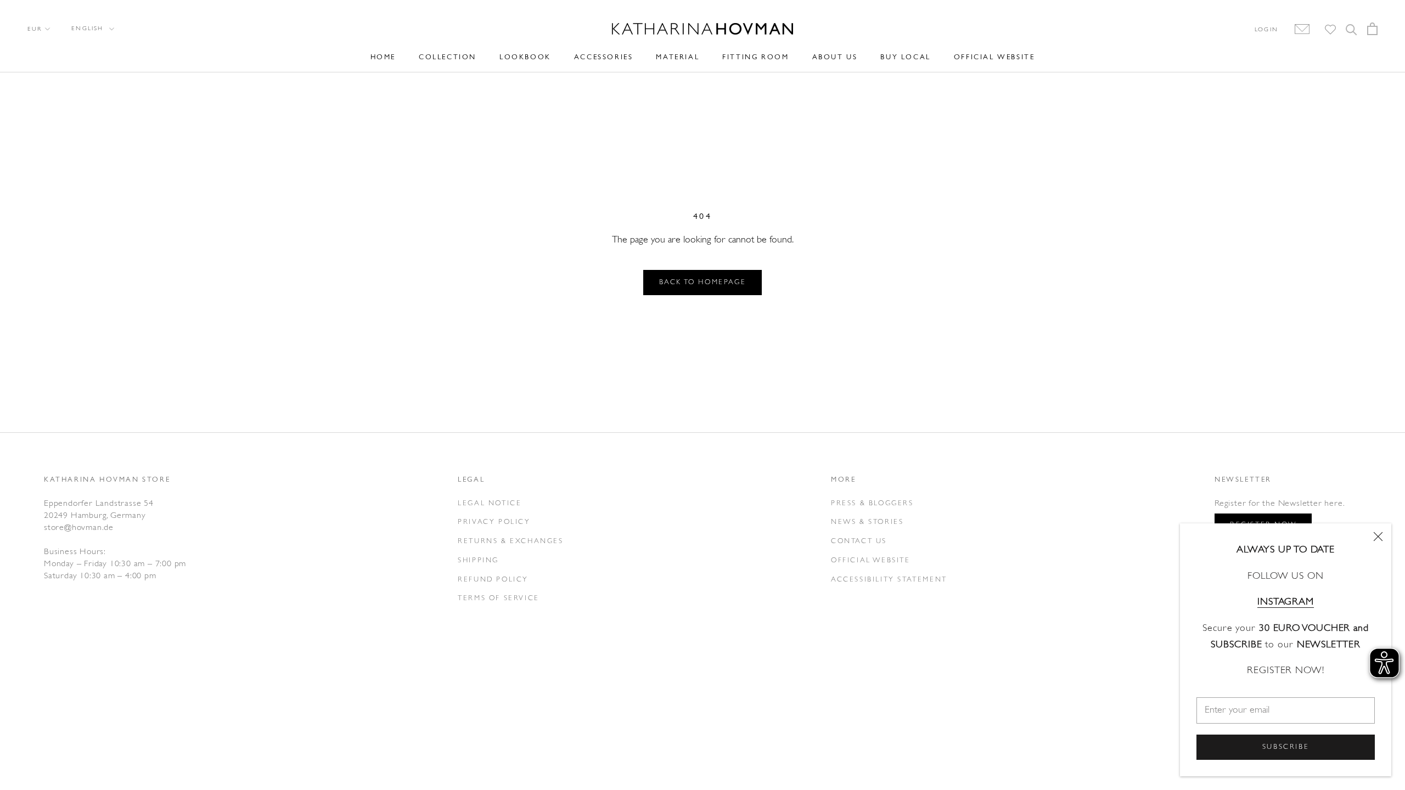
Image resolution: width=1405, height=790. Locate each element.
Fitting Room (755, 57)
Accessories (603, 57)
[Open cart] (1372, 28)
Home (383, 57)
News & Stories (867, 522)
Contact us (859, 541)
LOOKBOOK (525, 57)
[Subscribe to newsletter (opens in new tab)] (1296, 29)
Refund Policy (493, 579)
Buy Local (905, 57)
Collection (447, 57)
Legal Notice (489, 503)
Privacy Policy (494, 522)
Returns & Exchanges (510, 541)
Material (677, 57)
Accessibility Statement (889, 579)
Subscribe (1285, 747)
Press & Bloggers (872, 503)
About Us (835, 57)
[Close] (1378, 536)
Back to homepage (702, 282)
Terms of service (498, 598)
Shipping (478, 560)
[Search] (1351, 29)
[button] (92, 29)
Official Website (994, 57)
